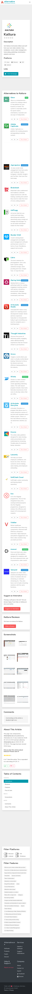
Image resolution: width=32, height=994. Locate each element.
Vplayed (14, 570)
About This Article (10, 807)
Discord (6, 957)
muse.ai (13, 549)
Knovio (13, 432)
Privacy (11, 990)
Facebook (21, 974)
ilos (12, 494)
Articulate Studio (15, 306)
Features (7, 787)
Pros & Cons (8, 790)
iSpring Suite (16, 280)
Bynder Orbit (16, 235)
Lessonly (14, 454)
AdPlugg (14, 210)
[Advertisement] (16, 13)
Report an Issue (8, 967)
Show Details (24, 119)
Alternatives (8, 781)
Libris (13, 257)
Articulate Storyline (15, 404)
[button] (30, 2)
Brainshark (15, 188)
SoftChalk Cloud (17, 477)
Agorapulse (15, 165)
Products (6, 951)
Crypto (6, 954)
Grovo (13, 354)
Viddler (14, 522)
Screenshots (8, 797)
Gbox (13, 97)
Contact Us (20, 968)
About (19, 965)
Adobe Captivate (14, 125)
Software (7, 948)
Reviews (7, 784)
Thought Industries (18, 333)
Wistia (13, 376)
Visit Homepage (12, 74)
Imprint (19, 971)
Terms (6, 990)
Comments (8, 804)
